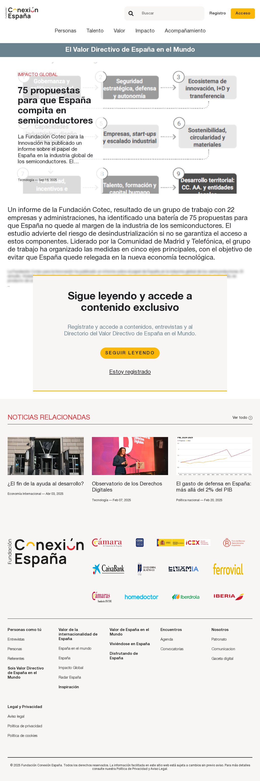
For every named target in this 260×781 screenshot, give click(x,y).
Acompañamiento (185, 31)
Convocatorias (171, 649)
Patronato (219, 639)
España (64, 658)
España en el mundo (75, 648)
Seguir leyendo (130, 353)
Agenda (166, 639)
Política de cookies (22, 736)
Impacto (145, 31)
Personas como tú (24, 630)
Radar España (70, 677)
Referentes (16, 659)
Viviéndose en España (130, 644)
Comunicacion (223, 649)
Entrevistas (16, 639)
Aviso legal (16, 716)
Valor (119, 31)
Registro (217, 13)
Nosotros (220, 630)
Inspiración (69, 687)
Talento (95, 31)
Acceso (243, 13)
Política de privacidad (25, 726)
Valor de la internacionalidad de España (78, 634)
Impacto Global (71, 668)
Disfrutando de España (124, 656)
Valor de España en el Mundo (129, 632)
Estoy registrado (130, 372)
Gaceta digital (222, 659)
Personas (65, 31)
